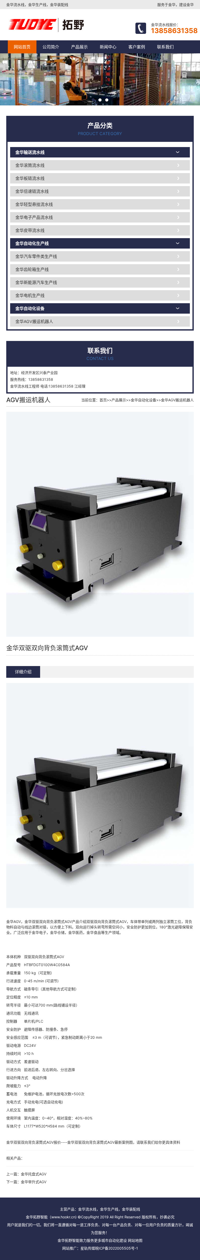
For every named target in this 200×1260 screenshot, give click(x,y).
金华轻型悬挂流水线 (34, 204)
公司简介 (50, 46)
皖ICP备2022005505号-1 (116, 1248)
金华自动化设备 (30, 308)
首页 (103, 400)
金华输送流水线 (30, 152)
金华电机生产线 (30, 295)
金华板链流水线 (30, 178)
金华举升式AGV (33, 1182)
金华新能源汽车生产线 (36, 282)
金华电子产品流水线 (34, 217)
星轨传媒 (87, 1248)
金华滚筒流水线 (30, 165)
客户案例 (136, 46)
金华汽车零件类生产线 (36, 256)
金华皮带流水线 (30, 230)
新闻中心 (108, 46)
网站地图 (135, 1240)
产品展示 (79, 46)
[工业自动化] (68, 24)
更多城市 (101, 1240)
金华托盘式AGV (33, 1174)
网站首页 (22, 46)
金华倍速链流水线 (32, 191)
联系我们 (165, 46)
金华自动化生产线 (32, 243)
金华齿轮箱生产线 (32, 269)
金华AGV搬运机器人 (34, 321)
